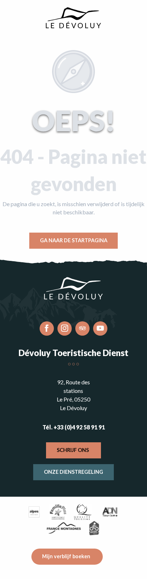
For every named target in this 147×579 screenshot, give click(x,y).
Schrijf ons (73, 450)
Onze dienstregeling (73, 472)
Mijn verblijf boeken (66, 556)
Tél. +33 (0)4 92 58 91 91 (73, 427)
